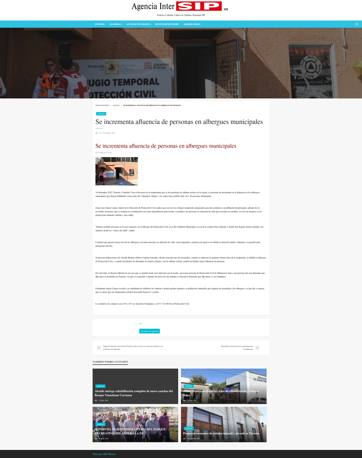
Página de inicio (102, 105)
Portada (100, 24)
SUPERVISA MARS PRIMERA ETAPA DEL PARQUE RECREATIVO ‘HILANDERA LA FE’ (130, 431)
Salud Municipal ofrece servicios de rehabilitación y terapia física (221, 393)
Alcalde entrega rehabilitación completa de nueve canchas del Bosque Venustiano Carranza (134, 393)
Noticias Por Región (138, 24)
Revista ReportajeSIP (167, 24)
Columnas (115, 24)
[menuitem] (100, 24)
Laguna (116, 105)
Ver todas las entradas (149, 331)
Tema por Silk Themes (104, 454)
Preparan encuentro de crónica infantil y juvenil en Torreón (221, 433)
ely (96, 132)
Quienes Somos (192, 24)
